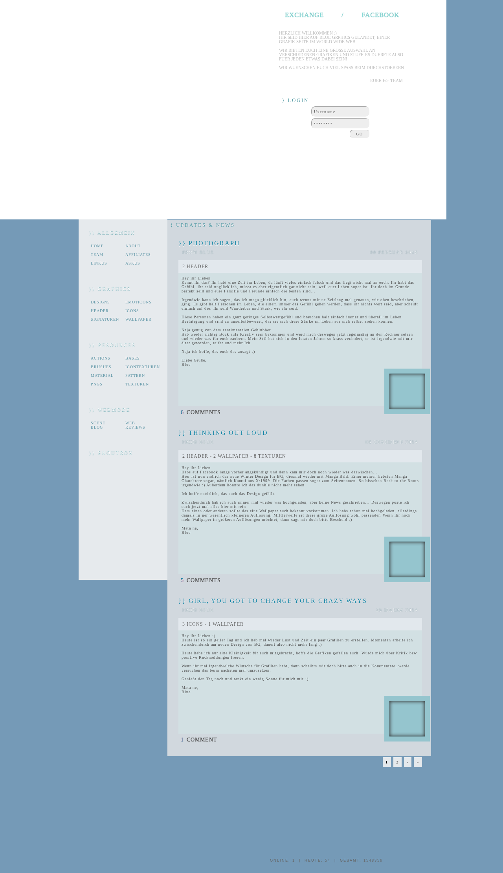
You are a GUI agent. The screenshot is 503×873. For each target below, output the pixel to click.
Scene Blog (98, 425)
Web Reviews (135, 425)
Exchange (304, 14)
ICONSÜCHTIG (216, 29)
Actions (100, 358)
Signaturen (104, 319)
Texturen (137, 384)
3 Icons (192, 624)
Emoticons (138, 302)
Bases (132, 358)
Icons (132, 311)
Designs (100, 302)
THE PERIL (260, 29)
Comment (199, 740)
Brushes (101, 367)
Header (100, 311)
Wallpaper (138, 319)
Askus (132, 263)
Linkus (99, 263)
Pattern (135, 375)
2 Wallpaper (231, 456)
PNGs (97, 384)
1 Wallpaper (226, 624)
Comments (201, 412)
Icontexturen (139, 367)
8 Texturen (270, 456)
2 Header (195, 266)
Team (97, 254)
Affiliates (138, 254)
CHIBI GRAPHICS (97, 29)
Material (102, 375)
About (133, 246)
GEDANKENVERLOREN (158, 29)
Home (97, 246)
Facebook (380, 14)
